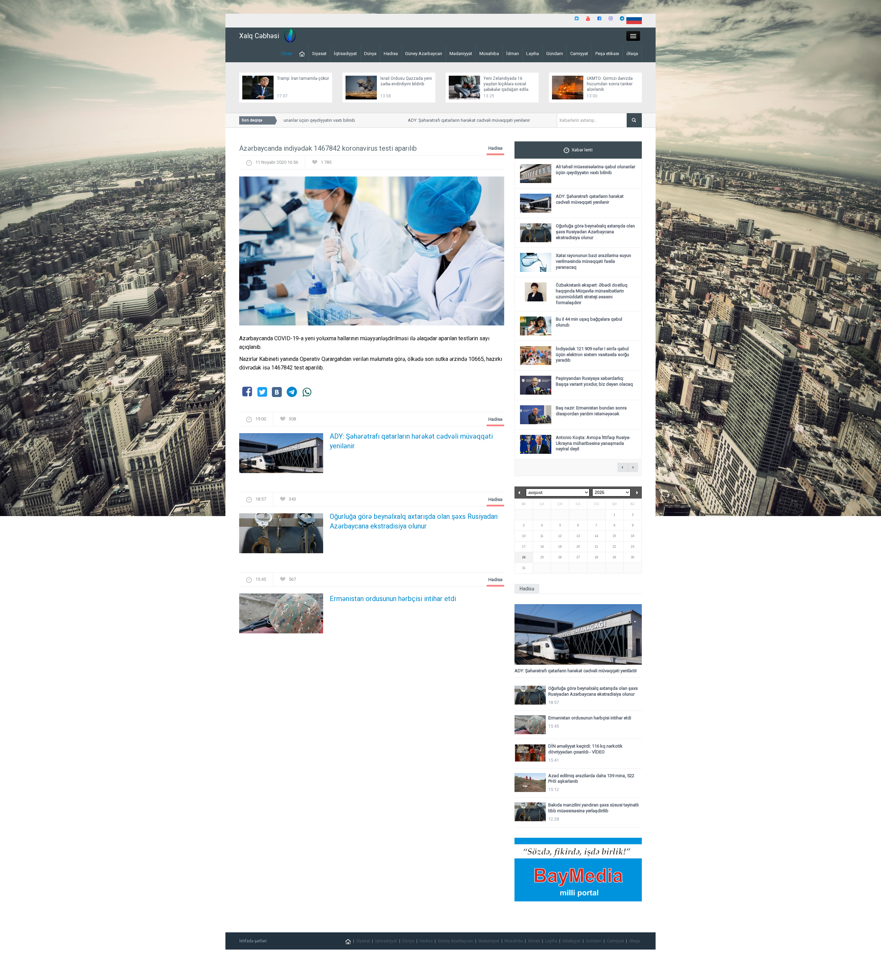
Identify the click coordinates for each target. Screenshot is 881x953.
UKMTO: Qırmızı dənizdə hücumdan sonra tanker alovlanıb (610, 84)
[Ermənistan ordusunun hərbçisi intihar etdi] (281, 615)
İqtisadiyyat (345, 53)
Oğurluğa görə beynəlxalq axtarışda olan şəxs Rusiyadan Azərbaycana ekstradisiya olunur (414, 521)
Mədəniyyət (460, 53)
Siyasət (319, 53)
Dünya (370, 53)
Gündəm (554, 53)
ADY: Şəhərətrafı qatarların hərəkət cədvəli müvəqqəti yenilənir (445, 120)
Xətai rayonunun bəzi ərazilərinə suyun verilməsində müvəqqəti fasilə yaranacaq (593, 261)
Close (286, 53)
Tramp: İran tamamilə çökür (303, 78)
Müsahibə (489, 53)
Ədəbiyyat (571, 941)
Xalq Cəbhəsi (259, 36)
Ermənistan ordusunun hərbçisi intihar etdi (393, 599)
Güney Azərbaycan (423, 53)
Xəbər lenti (582, 149)
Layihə (532, 53)
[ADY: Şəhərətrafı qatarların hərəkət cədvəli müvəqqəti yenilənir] (281, 455)
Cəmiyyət (579, 53)
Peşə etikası (607, 53)
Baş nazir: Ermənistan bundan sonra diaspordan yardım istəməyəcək (591, 410)
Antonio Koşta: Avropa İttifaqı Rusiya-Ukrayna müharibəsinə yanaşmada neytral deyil (593, 443)
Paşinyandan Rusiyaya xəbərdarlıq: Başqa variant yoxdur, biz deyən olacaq (594, 381)
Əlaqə (632, 53)
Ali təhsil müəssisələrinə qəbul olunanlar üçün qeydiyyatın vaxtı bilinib (595, 169)
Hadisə (391, 53)
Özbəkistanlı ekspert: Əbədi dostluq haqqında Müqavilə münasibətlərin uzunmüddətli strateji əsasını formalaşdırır (591, 293)
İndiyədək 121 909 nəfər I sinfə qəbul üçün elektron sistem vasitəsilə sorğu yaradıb (592, 354)
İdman (512, 53)
